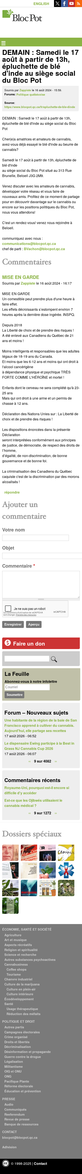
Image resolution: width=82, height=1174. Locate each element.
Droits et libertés (17, 1042)
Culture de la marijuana (22, 984)
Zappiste (25, 90)
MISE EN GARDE (20, 277)
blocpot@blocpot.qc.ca (19, 1137)
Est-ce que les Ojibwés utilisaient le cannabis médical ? (33, 803)
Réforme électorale (18, 1086)
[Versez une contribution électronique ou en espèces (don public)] (7, 644)
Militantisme (13, 1066)
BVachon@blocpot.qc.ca (44, 248)
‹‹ (29, 761)
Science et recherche (20, 954)
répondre (12, 492)
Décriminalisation (17, 1046)
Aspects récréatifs (18, 945)
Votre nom (13, 529)
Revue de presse (17, 1119)
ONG (7, 1076)
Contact (40, 1163)
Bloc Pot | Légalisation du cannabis (22, 14)
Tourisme (14, 974)
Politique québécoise (30, 94)
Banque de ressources (21, 1124)
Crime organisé (16, 1037)
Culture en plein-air (21, 989)
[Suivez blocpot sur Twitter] (57, 5)
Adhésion (9, 1147)
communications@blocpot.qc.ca (29, 243)
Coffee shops (16, 969)
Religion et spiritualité (21, 950)
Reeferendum (14, 1114)
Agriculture (12, 935)
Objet (8, 547)
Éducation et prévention (22, 1091)
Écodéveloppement (19, 999)
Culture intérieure (20, 994)
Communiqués (15, 1109)
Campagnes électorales (22, 1032)
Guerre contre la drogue (22, 1056)
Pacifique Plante (16, 1081)
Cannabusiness (16, 964)
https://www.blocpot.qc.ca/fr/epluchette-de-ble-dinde (39, 107)
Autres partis (14, 1027)
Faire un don (29, 643)
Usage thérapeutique (22, 1009)
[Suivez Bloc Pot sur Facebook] (64, 5)
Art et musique (15, 940)
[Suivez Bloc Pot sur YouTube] (71, 5)
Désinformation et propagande (27, 1051)
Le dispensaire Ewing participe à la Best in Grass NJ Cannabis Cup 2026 (39, 746)
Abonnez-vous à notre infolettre (31, 681)
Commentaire (18, 565)
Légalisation (13, 1061)
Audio (8, 1104)
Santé (8, 1004)
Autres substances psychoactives (30, 959)
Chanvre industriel (18, 979)
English (41, 3)
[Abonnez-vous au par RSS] (78, 5)
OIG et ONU (12, 1071)
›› (56, 761)
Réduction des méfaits (23, 1014)
